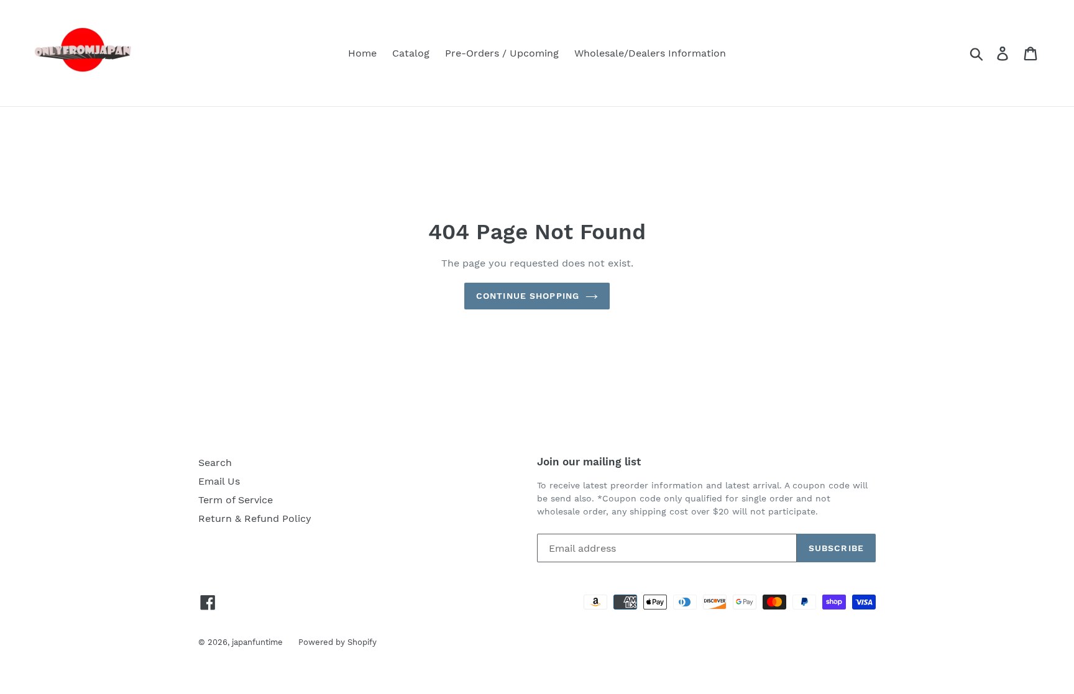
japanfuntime (257, 642)
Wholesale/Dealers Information (650, 53)
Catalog (410, 53)
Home (362, 53)
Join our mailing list (589, 461)
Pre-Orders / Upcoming (502, 53)
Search (215, 462)
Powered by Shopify (337, 642)
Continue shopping (527, 296)
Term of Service (235, 500)
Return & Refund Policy (254, 518)
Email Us (219, 481)
